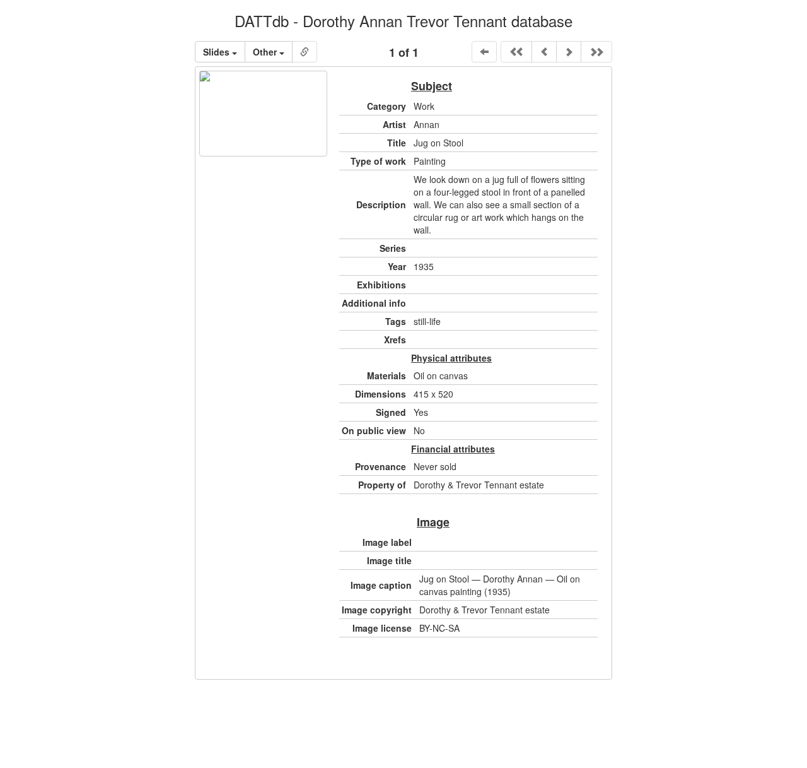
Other (266, 51)
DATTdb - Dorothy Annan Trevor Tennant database (403, 20)
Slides (217, 51)
